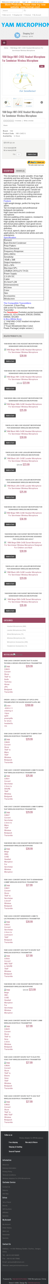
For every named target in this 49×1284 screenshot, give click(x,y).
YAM (11, 131)
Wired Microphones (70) (15, 634)
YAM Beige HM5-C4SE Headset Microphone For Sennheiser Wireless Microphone (23, 508)
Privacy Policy (7, 1171)
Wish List (6, 1231)
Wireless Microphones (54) (16, 638)
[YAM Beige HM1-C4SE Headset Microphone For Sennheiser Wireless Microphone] (23, 79)
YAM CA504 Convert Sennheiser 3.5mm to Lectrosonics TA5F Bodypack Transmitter (22, 917)
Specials (5, 1216)
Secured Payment (14, 1151)
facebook (18, 1135)
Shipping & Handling (15, 1146)
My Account (37, 15)
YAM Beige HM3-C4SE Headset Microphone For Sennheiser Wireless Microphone (23, 345)
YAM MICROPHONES (19, 1279)
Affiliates (5, 1212)
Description (8, 170)
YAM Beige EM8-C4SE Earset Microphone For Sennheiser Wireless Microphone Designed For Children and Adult (23, 536)
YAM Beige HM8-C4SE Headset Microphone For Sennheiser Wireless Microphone (23, 399)
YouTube (15, 1135)
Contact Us (6, 1187)
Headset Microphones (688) (16, 626)
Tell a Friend (7, 1202)
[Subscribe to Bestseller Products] (17, 654)
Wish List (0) (7, 15)
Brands (5, 1205)
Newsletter (6, 1234)
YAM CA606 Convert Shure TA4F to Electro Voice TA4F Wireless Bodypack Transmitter (22, 1058)
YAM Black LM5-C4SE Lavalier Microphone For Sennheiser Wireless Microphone (23, 567)
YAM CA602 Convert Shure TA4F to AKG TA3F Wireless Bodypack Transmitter (22, 1097)
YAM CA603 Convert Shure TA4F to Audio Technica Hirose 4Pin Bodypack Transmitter (23, 661)
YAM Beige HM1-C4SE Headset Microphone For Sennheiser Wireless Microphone (23, 372)
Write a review (28, 120)
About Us (6, 1164)
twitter (22, 1135)
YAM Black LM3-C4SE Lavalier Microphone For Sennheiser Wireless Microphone (23, 481)
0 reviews (18, 120)
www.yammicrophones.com (18, 1265)
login (24, 2)
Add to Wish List (39, 154)
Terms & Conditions (9, 1175)
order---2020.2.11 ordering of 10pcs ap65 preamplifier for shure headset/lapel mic (22, 700)
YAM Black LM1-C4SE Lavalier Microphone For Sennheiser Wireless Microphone (23, 453)
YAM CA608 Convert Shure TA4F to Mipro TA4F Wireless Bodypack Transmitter (23, 734)
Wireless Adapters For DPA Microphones (31, 1138)
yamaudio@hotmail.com (16, 1262)
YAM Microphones (34, 1283)
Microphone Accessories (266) (17, 642)
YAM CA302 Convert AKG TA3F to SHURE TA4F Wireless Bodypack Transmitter (22, 951)
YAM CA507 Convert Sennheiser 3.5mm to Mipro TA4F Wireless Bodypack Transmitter (23, 807)
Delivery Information (9, 1168)
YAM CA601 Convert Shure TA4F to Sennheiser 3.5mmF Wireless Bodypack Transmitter (23, 880)
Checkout (28, 15)
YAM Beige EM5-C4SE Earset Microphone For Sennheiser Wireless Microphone (23, 594)
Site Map (6, 1194)
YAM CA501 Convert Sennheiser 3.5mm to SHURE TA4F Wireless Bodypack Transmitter (24, 771)
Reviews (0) (20, 170)
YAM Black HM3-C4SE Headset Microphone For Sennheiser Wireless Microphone (23, 426)
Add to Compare (42, 154)
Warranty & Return (31, 1142)
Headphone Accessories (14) (17, 646)
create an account (37, 2)
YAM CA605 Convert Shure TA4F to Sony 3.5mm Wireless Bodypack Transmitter (23, 1021)
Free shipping (13, 1142)
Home (6, 48)
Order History (7, 1228)
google (26, 1135)
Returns (5, 1190)
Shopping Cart (18, 15)
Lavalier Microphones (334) (16, 630)
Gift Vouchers (7, 1209)
